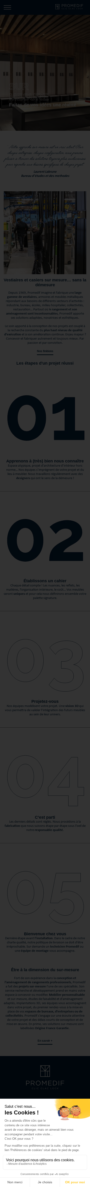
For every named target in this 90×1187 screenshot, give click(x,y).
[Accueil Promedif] (72, 7)
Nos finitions (45, 351)
